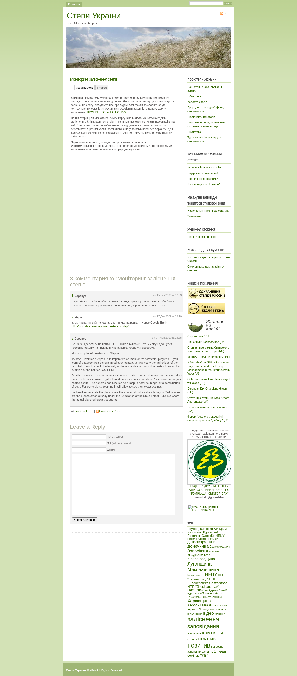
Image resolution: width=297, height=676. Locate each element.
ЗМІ (227, 546)
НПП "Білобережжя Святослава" (207, 581)
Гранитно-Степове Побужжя (202, 539)
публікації (218, 651)
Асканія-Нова (194, 532)
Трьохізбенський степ (199, 597)
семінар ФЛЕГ (197, 655)
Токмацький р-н (212, 593)
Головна (74, 4)
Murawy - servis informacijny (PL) (208, 356)
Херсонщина (197, 605)
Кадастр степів (197, 101)
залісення (220, 614)
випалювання (194, 614)
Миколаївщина (203, 569)
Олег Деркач (210, 590)
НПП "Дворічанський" (203, 586)
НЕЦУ (211, 574)
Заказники (194, 216)
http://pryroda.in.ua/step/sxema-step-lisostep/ (100, 326)
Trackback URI (83, 411)
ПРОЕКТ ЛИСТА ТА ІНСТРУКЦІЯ (109, 112)
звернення (194, 633)
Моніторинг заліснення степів (94, 79)
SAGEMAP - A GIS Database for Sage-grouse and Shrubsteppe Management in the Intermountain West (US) (208, 368)
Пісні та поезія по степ (202, 236)
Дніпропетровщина (201, 542)
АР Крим (220, 529)
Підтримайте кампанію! (202, 173)
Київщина (214, 551)
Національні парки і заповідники (208, 210)
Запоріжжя (197, 551)
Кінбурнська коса (198, 555)
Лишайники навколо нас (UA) (206, 342)
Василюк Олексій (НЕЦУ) (206, 536)
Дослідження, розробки (202, 178)
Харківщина (199, 600)
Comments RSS (109, 411)
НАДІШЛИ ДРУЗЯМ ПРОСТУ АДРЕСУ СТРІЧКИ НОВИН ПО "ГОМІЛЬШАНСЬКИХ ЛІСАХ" (209, 490)
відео (208, 613)
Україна (217, 596)
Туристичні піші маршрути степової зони (204, 139)
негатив (207, 638)
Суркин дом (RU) (198, 336)
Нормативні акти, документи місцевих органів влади (206, 124)
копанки (192, 639)
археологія (219, 609)
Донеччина (198, 546)
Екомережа (217, 546)
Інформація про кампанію (204, 167)
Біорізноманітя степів (201, 116)
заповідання (203, 626)
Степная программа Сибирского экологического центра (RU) (208, 349)
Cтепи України (94, 15)
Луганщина (199, 564)
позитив (198, 645)
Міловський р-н (195, 575)
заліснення (203, 619)
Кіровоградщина (201, 559)
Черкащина (205, 609)
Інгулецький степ (200, 529)
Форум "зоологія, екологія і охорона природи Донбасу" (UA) (208, 418)
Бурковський (210, 532)
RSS (227, 13)
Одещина (194, 590)
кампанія (212, 633)
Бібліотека (194, 96)
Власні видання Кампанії (203, 184)
